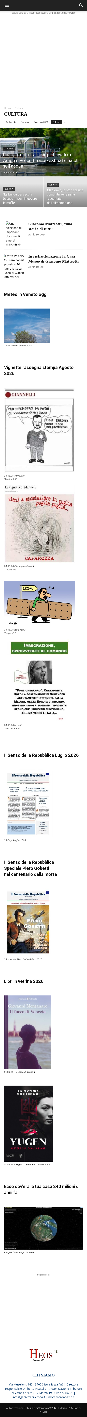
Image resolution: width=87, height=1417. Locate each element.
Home (7, 108)
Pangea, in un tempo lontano (19, 1252)
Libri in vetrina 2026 (24, 981)
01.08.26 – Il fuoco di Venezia (19, 1072)
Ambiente (11, 121)
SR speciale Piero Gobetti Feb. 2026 (23, 959)
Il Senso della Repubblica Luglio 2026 (41, 755)
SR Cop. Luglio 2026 (15, 840)
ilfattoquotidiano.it (24, 566)
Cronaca (25, 121)
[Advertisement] (43, 58)
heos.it (18, 725)
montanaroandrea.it (61, 1397)
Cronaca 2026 (41, 121)
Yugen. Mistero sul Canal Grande (33, 1164)
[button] (6, 5)
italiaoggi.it (20, 629)
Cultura (56, 121)
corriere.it (19, 475)
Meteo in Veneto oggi (26, 294)
